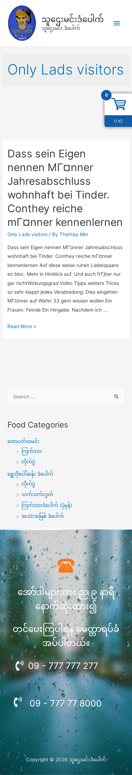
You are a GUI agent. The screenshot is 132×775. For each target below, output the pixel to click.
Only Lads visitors (27, 234)
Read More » (21, 326)
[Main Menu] (117, 23)
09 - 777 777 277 (63, 665)
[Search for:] (66, 396)
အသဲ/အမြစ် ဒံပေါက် (42, 516)
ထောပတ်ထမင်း (23, 441)
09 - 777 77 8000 (66, 703)
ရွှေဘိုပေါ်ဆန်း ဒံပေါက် (30, 474)
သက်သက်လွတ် (37, 494)
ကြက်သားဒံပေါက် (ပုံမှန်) (46, 505)
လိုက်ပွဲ (28, 461)
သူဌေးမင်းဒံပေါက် (73, 19)
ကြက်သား (31, 451)
